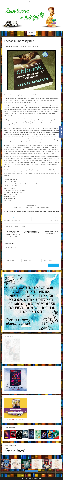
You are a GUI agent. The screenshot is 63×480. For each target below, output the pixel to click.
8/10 (7, 211)
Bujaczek (8, 46)
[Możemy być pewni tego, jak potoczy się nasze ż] (47, 464)
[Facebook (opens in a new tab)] (30, 1)
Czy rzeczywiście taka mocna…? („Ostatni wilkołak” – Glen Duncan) (13, 232)
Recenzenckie (44, 211)
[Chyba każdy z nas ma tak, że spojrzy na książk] (26, 464)
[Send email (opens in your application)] (33, 1)
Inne (27, 46)
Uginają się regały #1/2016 (50, 231)
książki (28, 211)
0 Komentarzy (35, 46)
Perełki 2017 (38, 211)
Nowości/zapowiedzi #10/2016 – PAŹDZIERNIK (31, 232)
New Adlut (32, 211)
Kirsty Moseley (22, 211)
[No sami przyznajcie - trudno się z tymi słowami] (16, 464)
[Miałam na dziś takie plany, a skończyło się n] (57, 464)
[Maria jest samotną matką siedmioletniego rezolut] (6, 464)
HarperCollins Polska (14, 211)
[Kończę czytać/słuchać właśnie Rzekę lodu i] (37, 464)
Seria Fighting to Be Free (53, 211)
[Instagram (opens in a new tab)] (32, 1)
